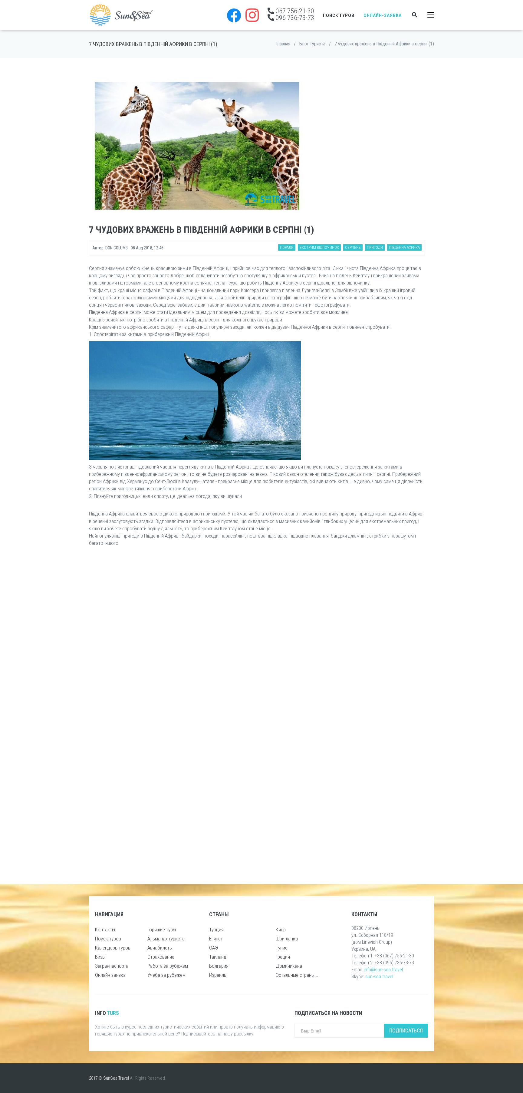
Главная (282, 44)
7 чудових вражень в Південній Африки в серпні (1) (384, 44)
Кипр (281, 930)
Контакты (105, 930)
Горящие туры (161, 930)
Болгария (219, 966)
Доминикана (289, 966)
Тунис (282, 948)
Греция (283, 957)
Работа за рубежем (167, 966)
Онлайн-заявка (382, 15)
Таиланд (217, 957)
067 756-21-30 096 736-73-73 (294, 14)
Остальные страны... (297, 975)
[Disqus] (257, 631)
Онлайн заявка (110, 975)
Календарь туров (112, 948)
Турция (216, 930)
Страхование (160, 957)
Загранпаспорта (111, 966)
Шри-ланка (287, 939)
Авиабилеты (160, 948)
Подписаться (406, 1030)
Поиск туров (338, 15)
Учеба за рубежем (166, 975)
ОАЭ (213, 948)
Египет (216, 939)
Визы (100, 957)
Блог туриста (312, 44)
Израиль (217, 975)
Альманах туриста (166, 939)
